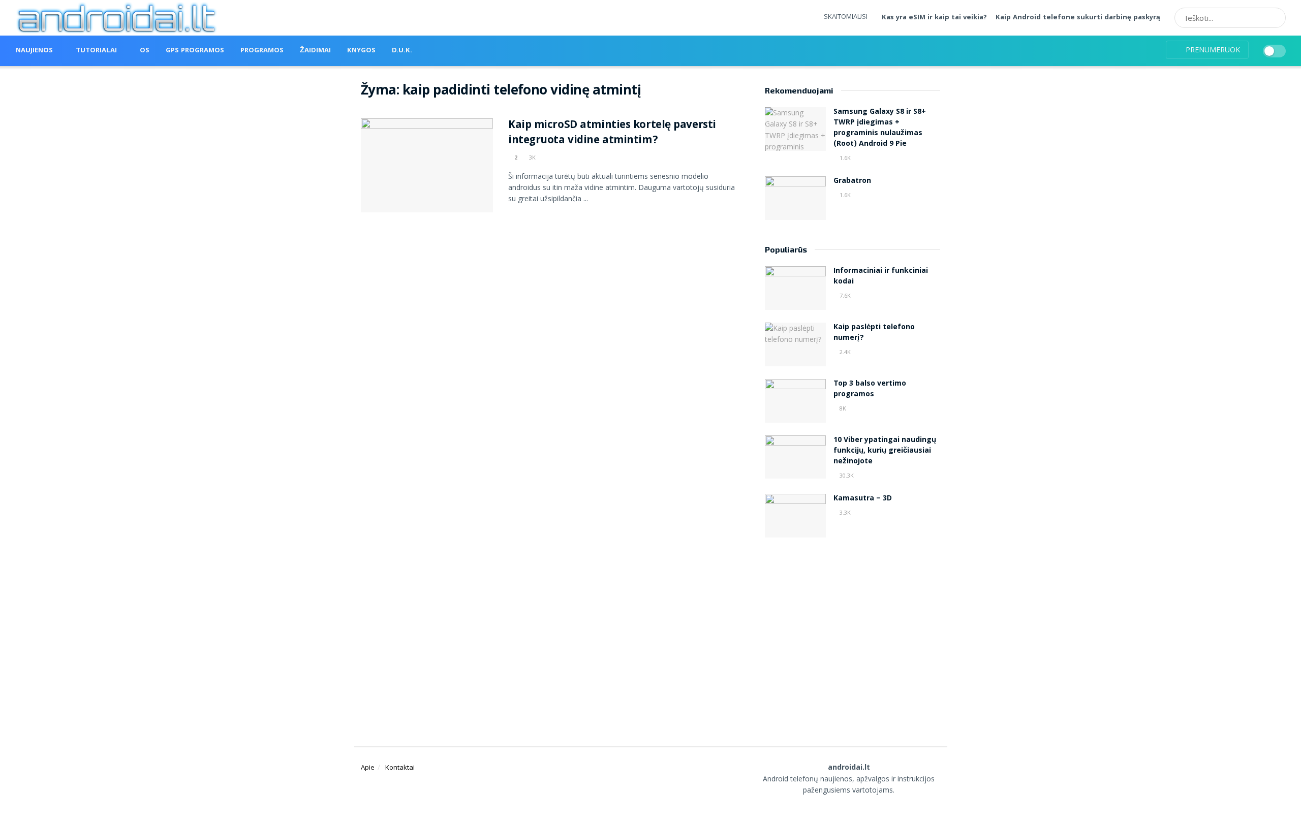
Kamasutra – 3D (862, 499)
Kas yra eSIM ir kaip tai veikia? (934, 17)
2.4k (844, 352)
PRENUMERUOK (1212, 49)
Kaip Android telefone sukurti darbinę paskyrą (1078, 17)
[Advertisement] (852, 629)
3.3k (844, 512)
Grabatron (852, 181)
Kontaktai (400, 767)
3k (532, 157)
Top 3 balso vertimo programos (869, 389)
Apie (368, 767)
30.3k (846, 475)
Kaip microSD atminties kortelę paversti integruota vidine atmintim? (612, 133)
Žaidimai (315, 50)
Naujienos (34, 50)
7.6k (844, 295)
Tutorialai (96, 50)
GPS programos (195, 50)
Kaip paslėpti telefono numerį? (874, 333)
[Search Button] (1274, 18)
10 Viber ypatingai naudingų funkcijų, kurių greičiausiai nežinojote (884, 451)
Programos (262, 50)
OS (144, 50)
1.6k (844, 158)
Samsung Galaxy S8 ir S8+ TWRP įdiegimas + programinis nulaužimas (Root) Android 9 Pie (879, 128)
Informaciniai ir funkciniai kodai (880, 276)
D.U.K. (402, 50)
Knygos (361, 50)
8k (842, 408)
